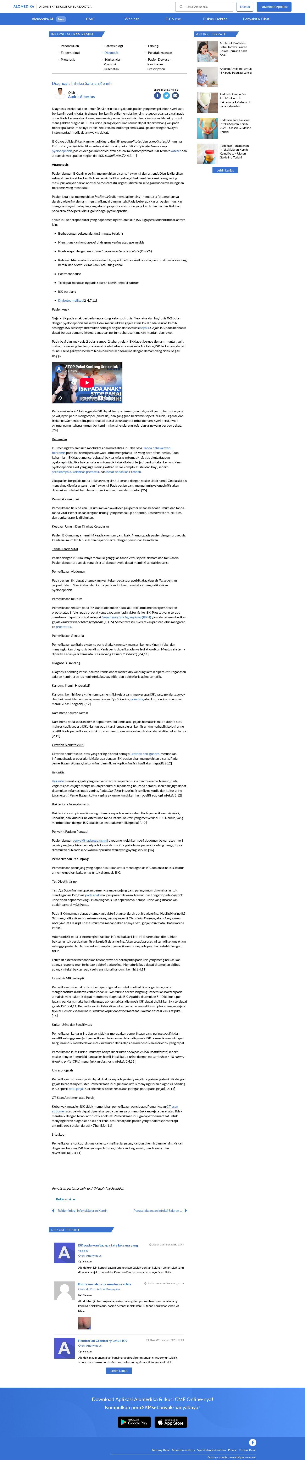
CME (90, 19)
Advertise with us (183, 1450)
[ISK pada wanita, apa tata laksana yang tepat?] (64, 1262)
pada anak (92, 895)
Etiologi (153, 46)
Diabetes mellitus (70, 300)
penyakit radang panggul (90, 840)
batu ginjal (76, 1089)
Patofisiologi (113, 46)
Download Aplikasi (274, 6)
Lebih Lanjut (225, 170)
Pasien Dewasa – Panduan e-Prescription (159, 64)
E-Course (173, 19)
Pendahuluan (70, 46)
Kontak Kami (247, 1450)
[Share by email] (175, 96)
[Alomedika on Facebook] (183, 1442)
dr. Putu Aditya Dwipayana (103, 1289)
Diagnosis (111, 52)
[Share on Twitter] (166, 96)
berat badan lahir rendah (123, 472)
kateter (175, 151)
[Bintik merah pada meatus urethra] (64, 1299)
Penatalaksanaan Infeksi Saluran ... (158, 1210)
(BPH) (146, 617)
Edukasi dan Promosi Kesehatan (112, 64)
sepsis (144, 328)
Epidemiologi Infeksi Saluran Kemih (82, 1210)
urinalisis (137, 699)
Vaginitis (58, 781)
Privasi (232, 1450)
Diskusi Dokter (215, 19)
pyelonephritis (62, 151)
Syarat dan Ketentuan (211, 1450)
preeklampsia (61, 472)
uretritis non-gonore (145, 754)
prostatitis (63, 627)
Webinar (132, 19)
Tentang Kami (160, 1450)
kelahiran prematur (85, 472)
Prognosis (68, 59)
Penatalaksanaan (160, 52)
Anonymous (94, 1255)
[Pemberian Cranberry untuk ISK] (64, 1357)
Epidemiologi (70, 52)
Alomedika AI (42, 19)
